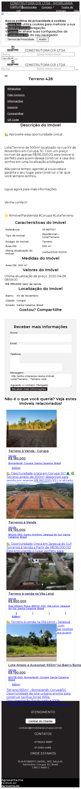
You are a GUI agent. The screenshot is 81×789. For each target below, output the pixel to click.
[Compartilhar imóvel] (6, 75)
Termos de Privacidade (20, 39)
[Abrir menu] (1, 21)
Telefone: (15, 354)
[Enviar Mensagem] (76, 69)
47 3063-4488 (42, 747)
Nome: (14, 332)
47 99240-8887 (43, 741)
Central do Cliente (40, 721)
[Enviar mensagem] (16, 59)
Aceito (43, 39)
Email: (13, 343)
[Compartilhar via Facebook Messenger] (44, 316)
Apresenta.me (12, 780)
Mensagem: (17, 372)
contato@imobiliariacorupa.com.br (40, 727)
